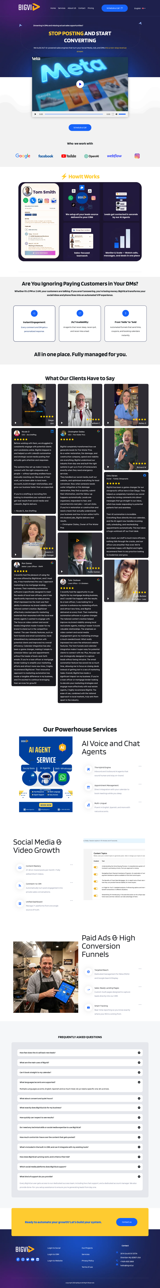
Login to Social (54, 1248)
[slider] (74, 114)
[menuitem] (53, 8)
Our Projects (87, 1248)
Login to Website (55, 1260)
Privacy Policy (88, 1260)
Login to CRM (53, 1254)
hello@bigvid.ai (127, 1265)
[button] (80, 87)
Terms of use (87, 1267)
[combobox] (139, 8)
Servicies (85, 1254)
